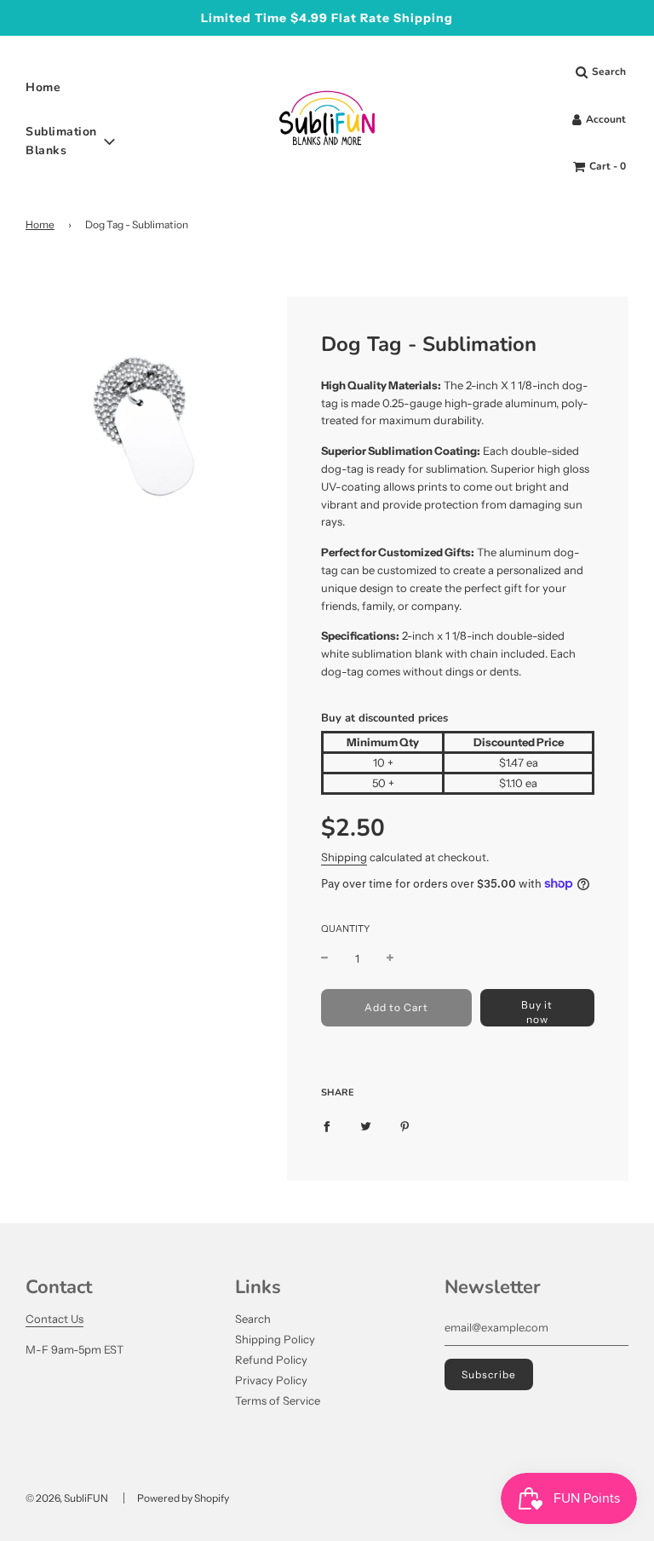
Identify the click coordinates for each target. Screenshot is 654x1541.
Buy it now (537, 1012)
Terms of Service (277, 1400)
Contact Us (54, 1318)
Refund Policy (271, 1359)
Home (43, 87)
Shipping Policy (275, 1339)
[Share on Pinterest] (405, 1125)
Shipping (344, 857)
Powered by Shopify (183, 1498)
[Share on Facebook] (326, 1125)
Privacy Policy (271, 1380)
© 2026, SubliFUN (67, 1498)
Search (253, 1318)
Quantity (345, 928)
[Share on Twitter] (365, 1125)
